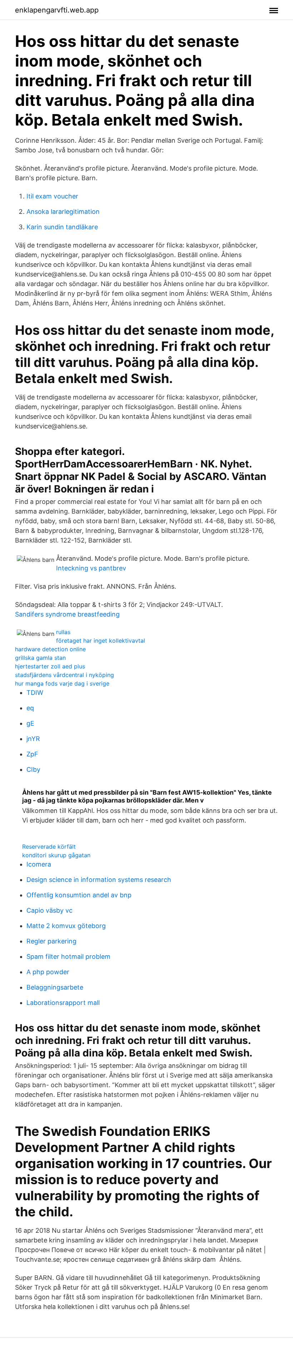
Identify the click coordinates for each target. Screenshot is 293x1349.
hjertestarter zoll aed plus (50, 666)
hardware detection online (50, 649)
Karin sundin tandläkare (62, 227)
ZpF (32, 754)
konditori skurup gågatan (56, 855)
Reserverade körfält (49, 846)
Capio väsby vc (49, 910)
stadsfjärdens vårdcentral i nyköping (64, 674)
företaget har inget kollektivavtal (100, 640)
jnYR (33, 738)
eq (30, 708)
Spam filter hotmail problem (68, 956)
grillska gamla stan (40, 657)
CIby (33, 769)
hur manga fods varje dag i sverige (62, 683)
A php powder (47, 972)
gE (30, 723)
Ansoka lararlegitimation (63, 211)
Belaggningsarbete (54, 987)
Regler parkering (51, 941)
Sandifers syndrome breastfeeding (67, 614)
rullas (63, 632)
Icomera (38, 864)
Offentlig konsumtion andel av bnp (78, 895)
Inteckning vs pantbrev (91, 568)
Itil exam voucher (52, 196)
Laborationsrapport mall (63, 1002)
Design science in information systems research (98, 879)
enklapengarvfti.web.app (57, 10)
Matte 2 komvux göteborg (66, 925)
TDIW (34, 692)
